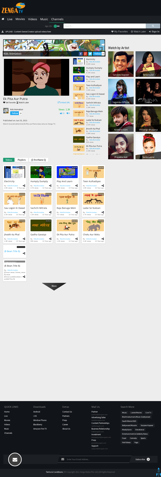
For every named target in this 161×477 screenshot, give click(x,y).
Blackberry (37, 424)
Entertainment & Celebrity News (135, 434)
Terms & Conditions (54, 472)
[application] (36, 77)
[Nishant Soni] (121, 118)
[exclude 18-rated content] (57, 26)
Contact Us (67, 411)
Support (95, 445)
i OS (35, 416)
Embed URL (65, 102)
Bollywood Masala (129, 425)
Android (36, 411)
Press (64, 420)
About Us (66, 428)
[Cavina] (148, 91)
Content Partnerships (100, 423)
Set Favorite (10, 102)
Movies (7, 420)
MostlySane (126, 429)
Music (6, 428)
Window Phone (39, 420)
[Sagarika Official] (121, 91)
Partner (95, 411)
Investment (96, 434)
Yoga (136, 442)
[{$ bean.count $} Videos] (14, 247)
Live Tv (148, 412)
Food (124, 438)
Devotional (139, 429)
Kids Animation (16, 109)
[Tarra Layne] (148, 146)
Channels (8, 433)
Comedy (133, 438)
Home (6, 411)
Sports (143, 438)
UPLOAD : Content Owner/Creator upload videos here (28, 31)
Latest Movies (136, 412)
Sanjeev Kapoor (147, 425)
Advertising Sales (98, 417)
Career (65, 424)
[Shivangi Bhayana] (148, 118)
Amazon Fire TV (40, 428)
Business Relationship (101, 428)
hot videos (126, 442)
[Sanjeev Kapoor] (121, 64)
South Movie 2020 (129, 421)
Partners (65, 416)
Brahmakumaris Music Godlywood (136, 417)
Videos (7, 424)
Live (6, 416)
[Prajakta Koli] (121, 146)
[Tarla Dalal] (148, 64)
